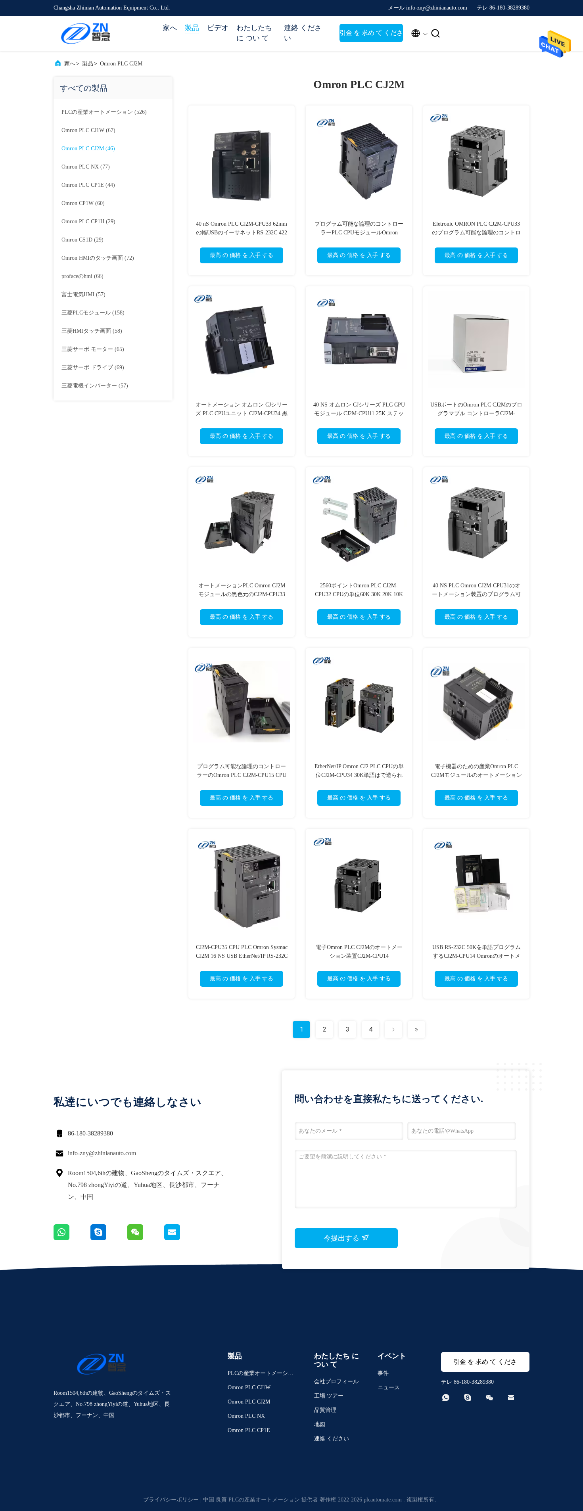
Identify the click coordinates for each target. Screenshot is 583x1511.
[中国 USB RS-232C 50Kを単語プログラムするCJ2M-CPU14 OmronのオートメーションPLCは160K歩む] (476, 882)
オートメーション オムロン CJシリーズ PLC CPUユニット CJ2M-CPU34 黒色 (242, 413)
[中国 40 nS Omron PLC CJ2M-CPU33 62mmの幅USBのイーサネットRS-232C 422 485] (241, 158)
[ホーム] (85, 33)
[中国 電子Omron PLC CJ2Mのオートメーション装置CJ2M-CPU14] (359, 882)
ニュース (389, 1387)
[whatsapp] (72, 1238)
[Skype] (108, 1238)
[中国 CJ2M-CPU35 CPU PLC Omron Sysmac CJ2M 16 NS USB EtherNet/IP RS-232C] (241, 882)
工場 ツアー (328, 1396)
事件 (383, 1373)
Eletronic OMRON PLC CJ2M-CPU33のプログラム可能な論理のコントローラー (476, 232)
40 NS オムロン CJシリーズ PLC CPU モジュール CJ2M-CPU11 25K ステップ (359, 413)
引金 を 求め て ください (371, 35)
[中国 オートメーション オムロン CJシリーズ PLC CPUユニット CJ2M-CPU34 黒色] (241, 339)
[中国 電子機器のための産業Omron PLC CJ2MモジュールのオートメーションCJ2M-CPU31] (476, 701)
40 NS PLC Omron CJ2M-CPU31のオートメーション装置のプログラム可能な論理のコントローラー (476, 594)
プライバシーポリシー (171, 1500)
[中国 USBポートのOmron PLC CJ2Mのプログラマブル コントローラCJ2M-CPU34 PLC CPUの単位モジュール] (476, 339)
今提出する (342, 1238)
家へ (170, 28)
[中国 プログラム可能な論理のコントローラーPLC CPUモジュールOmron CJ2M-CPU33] (359, 158)
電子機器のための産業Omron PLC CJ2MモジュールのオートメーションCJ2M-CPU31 (476, 775)
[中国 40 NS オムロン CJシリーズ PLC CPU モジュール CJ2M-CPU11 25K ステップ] (359, 339)
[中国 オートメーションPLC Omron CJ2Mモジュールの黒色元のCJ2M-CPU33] (241, 520)
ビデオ (217, 28)
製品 (192, 28)
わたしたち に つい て (254, 33)
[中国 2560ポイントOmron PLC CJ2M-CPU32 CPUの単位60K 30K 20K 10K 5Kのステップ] (359, 520)
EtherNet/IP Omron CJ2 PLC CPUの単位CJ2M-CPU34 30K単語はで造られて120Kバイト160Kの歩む (359, 775)
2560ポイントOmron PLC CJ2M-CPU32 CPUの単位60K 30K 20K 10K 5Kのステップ (359, 594)
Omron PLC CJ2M (121, 64)
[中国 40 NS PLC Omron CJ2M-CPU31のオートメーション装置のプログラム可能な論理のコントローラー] (476, 520)
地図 (319, 1424)
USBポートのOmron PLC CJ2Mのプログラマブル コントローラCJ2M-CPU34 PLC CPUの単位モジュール (476, 413)
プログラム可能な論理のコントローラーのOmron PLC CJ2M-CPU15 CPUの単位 (241, 775)
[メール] (182, 1238)
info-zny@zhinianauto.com (102, 1153)
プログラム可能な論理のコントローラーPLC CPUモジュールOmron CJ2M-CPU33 (359, 232)
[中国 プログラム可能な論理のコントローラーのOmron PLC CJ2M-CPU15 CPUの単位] (241, 701)
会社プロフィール (336, 1381)
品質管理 (325, 1410)
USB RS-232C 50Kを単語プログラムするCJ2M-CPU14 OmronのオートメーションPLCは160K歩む (476, 956)
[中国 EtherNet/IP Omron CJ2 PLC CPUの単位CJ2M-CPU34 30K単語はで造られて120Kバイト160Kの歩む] (359, 701)
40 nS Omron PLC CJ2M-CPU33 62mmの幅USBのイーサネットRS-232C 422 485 (241, 232)
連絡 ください (303, 33)
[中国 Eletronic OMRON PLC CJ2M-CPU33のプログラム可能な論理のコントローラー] (476, 158)
